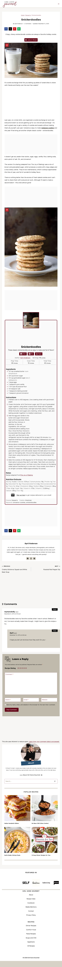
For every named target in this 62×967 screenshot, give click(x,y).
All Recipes (31, 946)
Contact (31, 911)
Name (8, 700)
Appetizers (31, 942)
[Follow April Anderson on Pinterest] (34, 558)
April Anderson (19, 23)
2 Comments (27, 23)
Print (24, 354)
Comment (9, 674)
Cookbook (31, 903)
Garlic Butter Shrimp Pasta (12, 855)
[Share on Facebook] (6, 29)
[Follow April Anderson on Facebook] (27, 558)
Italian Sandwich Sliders (11, 823)
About (31, 895)
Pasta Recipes (31, 934)
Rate (39, 354)
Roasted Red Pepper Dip (51, 568)
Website (44, 700)
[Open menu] (58, 4)
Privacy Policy (31, 915)
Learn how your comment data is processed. (44, 741)
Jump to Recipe (32, 40)
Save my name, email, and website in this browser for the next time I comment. (31, 705)
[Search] (54, 781)
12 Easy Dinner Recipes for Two (41, 855)
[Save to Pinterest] (14, 29)
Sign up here (21, 495)
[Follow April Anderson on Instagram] (31, 558)
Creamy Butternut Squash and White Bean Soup (14, 569)
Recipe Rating (10, 668)
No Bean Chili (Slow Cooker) (40, 823)
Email (26, 700)
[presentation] (17, 808)
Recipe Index (31, 899)
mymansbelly (9, 612)
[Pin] (7, 45)
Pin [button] (32, 354)
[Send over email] (19, 29)
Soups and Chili (31, 938)
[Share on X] (10, 29)
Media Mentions (31, 907)
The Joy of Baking (26, 475)
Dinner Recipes (31, 925)
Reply (54, 609)
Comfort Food (31, 930)
